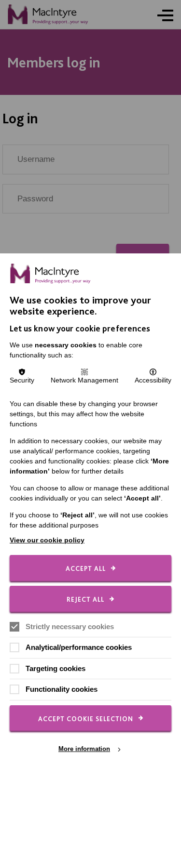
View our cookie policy (47, 540)
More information (84, 748)
